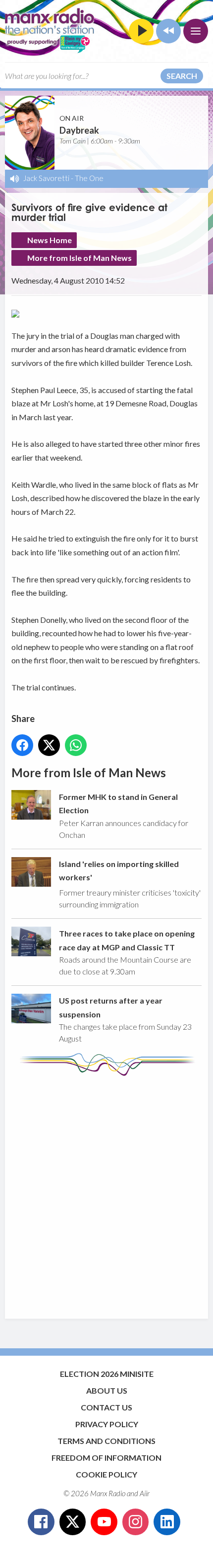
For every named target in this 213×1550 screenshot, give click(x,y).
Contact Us (106, 1407)
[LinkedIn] (167, 1522)
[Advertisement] (106, 1192)
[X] (72, 1522)
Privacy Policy (106, 1424)
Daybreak (79, 130)
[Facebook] (41, 1522)
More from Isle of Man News (79, 257)
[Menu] (195, 31)
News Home (49, 240)
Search (181, 75)
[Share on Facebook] (22, 745)
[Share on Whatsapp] (76, 745)
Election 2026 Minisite (107, 1373)
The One (89, 178)
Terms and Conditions (106, 1440)
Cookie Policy (106, 1474)
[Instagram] (135, 1522)
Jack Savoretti (46, 178)
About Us (106, 1390)
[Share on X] (49, 745)
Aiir (145, 1493)
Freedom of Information (106, 1457)
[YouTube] (104, 1522)
